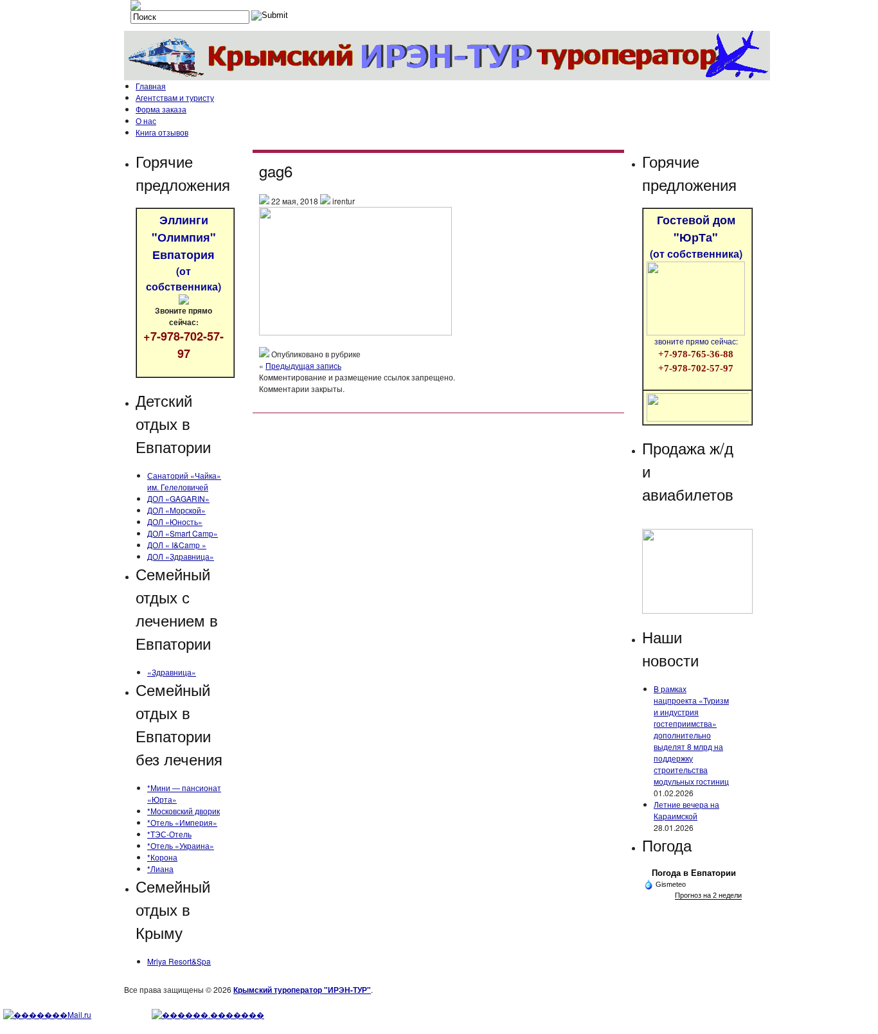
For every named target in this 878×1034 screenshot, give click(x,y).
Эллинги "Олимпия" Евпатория (183, 252)
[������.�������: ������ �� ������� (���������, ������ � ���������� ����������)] (208, 1015)
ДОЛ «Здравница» (180, 556)
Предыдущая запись (303, 365)
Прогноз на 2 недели (708, 895)
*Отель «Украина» (180, 845)
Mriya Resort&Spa (179, 961)
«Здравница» (171, 671)
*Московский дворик (183, 810)
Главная (151, 85)
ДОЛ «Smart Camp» (182, 533)
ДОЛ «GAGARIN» (178, 498)
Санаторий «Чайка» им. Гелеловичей (184, 481)
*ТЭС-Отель (169, 833)
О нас (146, 120)
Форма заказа (161, 108)
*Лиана (160, 868)
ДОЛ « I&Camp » (176, 544)
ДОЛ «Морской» (176, 509)
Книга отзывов (162, 132)
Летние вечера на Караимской (686, 810)
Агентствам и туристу (175, 97)
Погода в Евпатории (694, 873)
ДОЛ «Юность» (174, 521)
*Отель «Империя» (182, 822)
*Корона (162, 856)
